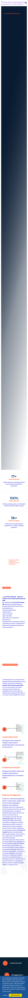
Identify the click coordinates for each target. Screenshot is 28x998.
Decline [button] (5, 995)
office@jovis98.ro (17, 975)
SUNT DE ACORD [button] (15, 995)
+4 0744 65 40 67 (15, 963)
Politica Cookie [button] (6, 991)
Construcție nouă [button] (7, 819)
